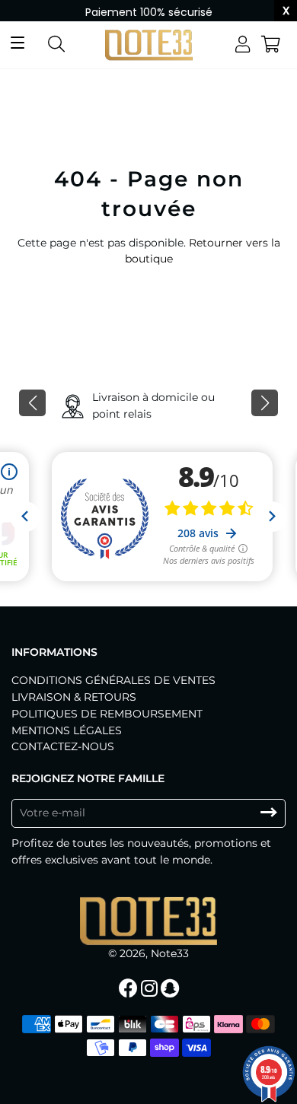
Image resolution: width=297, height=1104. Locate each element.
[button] (32, 403)
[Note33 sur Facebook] (130, 988)
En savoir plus (178, 1077)
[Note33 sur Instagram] (151, 988)
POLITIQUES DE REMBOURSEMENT (107, 714)
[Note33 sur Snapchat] (171, 988)
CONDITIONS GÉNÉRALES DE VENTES (113, 680)
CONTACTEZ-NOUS (62, 746)
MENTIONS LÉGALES (66, 730)
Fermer (240, 1076)
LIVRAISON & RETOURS (73, 697)
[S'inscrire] (269, 813)
